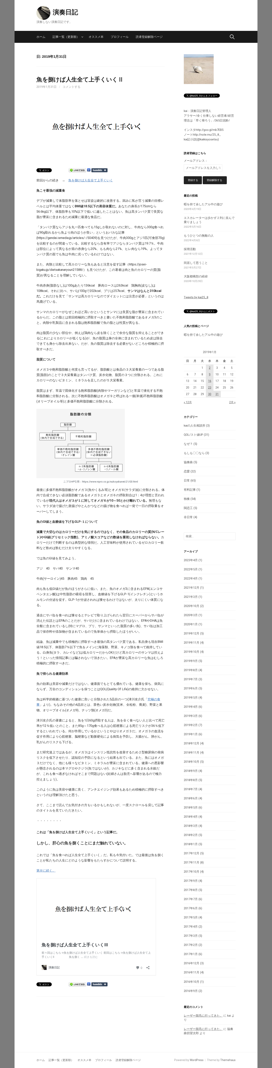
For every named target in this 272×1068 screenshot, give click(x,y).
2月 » (232, 402)
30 (209, 394)
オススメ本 (96, 37)
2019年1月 (191, 734)
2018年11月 (191, 752)
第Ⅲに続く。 (46, 870)
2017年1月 (191, 954)
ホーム (40, 37)
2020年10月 (191, 606)
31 (217, 394)
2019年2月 (191, 725)
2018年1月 (191, 844)
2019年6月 (191, 688)
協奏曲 (188, 462)
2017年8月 (191, 890)
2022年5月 (191, 569)
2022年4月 (191, 578)
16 (209, 381)
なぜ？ (188, 444)
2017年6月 (191, 908)
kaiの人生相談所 (194, 425)
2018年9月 (191, 771)
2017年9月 (191, 881)
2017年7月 (191, 899)
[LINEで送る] (77, 170)
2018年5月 (191, 807)
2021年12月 (191, 587)
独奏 (187, 499)
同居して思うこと (196, 263)
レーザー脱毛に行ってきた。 (203, 1015)
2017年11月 (191, 862)
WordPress (197, 1060)
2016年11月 (191, 972)
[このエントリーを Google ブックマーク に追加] (88, 170)
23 (209, 387)
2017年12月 (191, 853)
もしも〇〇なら (194, 453)
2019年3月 (191, 716)
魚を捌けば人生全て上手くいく (90, 180)
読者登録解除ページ (149, 37)
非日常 (188, 517)
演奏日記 (65, 12)
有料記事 (190, 489)
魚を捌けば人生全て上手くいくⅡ (80, 79)
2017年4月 (191, 926)
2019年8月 (191, 670)
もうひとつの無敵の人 (199, 235)
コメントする (71, 87)
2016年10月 (191, 982)
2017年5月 (191, 917)
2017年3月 (191, 936)
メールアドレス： (196, 161)
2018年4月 (191, 816)
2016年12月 (191, 963)
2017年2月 (191, 945)
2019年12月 (191, 633)
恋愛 (187, 471)
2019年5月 (191, 697)
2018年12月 (191, 743)
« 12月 (188, 402)
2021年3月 (191, 597)
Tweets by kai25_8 (196, 297)
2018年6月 (191, 798)
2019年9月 (191, 661)
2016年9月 (191, 991)
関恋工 (188, 508)
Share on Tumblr (99, 170)
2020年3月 (191, 615)
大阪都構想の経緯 (196, 276)
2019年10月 (191, 652)
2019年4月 (191, 707)
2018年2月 (191, 835)
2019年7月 (191, 679)
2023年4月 (191, 560)
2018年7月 (191, 789)
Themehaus (228, 1060)
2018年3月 (191, 826)
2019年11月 (191, 642)
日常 (187, 480)
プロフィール (120, 37)
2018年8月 (191, 780)
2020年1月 (191, 624)
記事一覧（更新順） (66, 37)
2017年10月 (191, 871)
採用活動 (190, 249)
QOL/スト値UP (193, 435)
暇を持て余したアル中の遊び (203, 204)
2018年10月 (191, 762)
